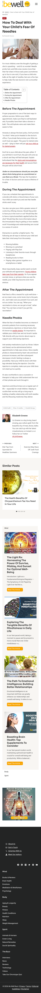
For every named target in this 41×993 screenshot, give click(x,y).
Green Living (7, 939)
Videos (5, 971)
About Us (11, 844)
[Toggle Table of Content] (22, 90)
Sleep (4, 920)
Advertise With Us (15, 851)
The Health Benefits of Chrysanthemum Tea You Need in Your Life (20, 501)
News (4, 961)
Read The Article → (15, 589)
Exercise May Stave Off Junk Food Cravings (31, 448)
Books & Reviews (8, 877)
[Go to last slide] (5, 490)
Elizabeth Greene (9, 36)
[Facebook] (18, 865)
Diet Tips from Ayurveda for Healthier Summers (9, 448)
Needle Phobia (10, 100)
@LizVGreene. (17, 436)
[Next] (35, 490)
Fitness (5, 910)
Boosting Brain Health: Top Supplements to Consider (17, 741)
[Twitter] (29, 865)
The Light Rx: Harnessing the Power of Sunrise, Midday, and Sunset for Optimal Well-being (19, 565)
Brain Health (7, 881)
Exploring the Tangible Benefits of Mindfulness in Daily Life (19, 627)
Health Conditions (9, 913)
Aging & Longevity (9, 903)
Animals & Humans (9, 935)
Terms (28, 986)
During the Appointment (13, 95)
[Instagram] (25, 865)
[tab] (16, 511)
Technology (6, 968)
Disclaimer (25, 989)
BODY (4, 18)
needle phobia (17, 330)
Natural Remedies (9, 942)
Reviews (5, 964)
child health (7, 408)
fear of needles (18, 408)
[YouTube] (37, 865)
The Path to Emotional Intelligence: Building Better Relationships (20, 684)
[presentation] (20, 482)
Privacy (22, 986)
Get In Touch (13, 847)
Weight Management (10, 923)
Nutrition (5, 916)
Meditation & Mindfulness (12, 887)
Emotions (6, 884)
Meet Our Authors (15, 854)
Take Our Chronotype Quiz (12, 974)
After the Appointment (12, 98)
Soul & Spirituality (9, 945)
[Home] (3, 12)
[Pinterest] (33, 865)
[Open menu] (36, 4)
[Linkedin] (22, 865)
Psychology (6, 891)
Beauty (5, 906)
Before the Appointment (13, 93)
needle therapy (30, 408)
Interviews (6, 957)
